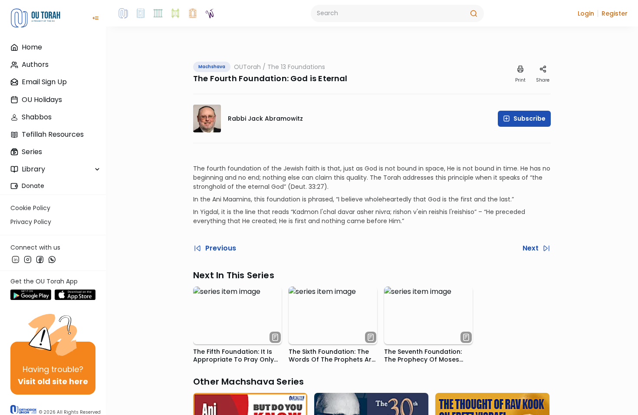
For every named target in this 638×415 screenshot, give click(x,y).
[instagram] (28, 259)
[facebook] (40, 259)
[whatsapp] (52, 259)
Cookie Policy (30, 208)
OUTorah (247, 67)
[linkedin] (15, 259)
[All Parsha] (175, 13)
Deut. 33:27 (307, 186)
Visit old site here (53, 381)
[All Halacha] (158, 13)
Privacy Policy (30, 221)
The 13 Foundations (296, 67)
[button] (586, 13)
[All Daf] (193, 13)
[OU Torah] (123, 13)
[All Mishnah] (141, 13)
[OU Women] (210, 13)
